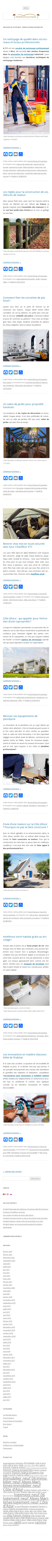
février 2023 (7, 1254)
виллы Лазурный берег (11, 1525)
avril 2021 (6, 1276)
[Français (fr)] (4, 1194)
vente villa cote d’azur (33, 1511)
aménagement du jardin (25, 279)
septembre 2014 (9, 1382)
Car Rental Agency (10, 1415)
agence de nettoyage (24, 164)
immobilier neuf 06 (19, 1478)
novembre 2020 (9, 1288)
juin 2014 (6, 1391)
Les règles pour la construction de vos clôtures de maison (25, 193)
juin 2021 (6, 1270)
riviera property (36, 1509)
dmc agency (40, 1465)
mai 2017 (6, 1366)
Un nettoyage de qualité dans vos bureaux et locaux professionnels (25, 40)
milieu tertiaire (28, 167)
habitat (25, 805)
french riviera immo (14, 1467)
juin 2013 (6, 1400)
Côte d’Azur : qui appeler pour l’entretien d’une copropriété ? (25, 620)
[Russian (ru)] (11, 1194)
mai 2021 (6, 1273)
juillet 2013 (7, 1397)
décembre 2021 (9, 1257)
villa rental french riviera (32, 1518)
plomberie (33, 805)
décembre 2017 (9, 1357)
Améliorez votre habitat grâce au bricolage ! (25, 938)
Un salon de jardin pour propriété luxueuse (23, 405)
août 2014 (6, 1385)
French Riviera (33, 594)
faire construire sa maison (30, 918)
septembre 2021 (9, 1260)
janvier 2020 (7, 1297)
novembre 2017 (9, 1360)
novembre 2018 (9, 1330)
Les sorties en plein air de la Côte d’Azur (18, 1215)
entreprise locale (15, 167)
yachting (40, 1522)
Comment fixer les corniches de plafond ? (24, 299)
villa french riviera (16, 600)
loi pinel (18, 1506)
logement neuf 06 (29, 1494)
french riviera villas (19, 1475)
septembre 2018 (9, 1336)
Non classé (7, 382)
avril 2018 (6, 1351)
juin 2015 (6, 1372)
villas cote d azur (18, 1520)
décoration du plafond (23, 385)
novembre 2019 (9, 1300)
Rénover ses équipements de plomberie (20, 717)
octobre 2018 (8, 1333)
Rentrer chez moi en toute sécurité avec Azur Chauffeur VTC (24, 545)
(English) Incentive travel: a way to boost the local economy (25, 1218)
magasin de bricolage (34, 964)
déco (46, 1036)
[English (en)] (7, 1194)
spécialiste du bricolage (24, 491)
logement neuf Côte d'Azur (25, 1504)
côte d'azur (34, 915)
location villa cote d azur (31, 1492)
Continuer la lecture (12, 147)
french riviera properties (18, 1470)
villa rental (36, 1515)
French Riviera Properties (37, 161)
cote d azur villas (15, 1465)
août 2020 (6, 1291)
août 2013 (6, 1394)
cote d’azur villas (29, 1465)
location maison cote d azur (35, 1490)
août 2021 (6, 1263)
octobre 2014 (8, 1379)
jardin (38, 279)
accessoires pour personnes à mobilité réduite (26, 1075)
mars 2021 (7, 1279)
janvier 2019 (7, 1324)
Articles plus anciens (12, 1171)
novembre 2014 (9, 1376)
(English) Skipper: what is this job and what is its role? (23, 1221)
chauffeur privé (37, 574)
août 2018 (6, 1339)
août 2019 (6, 1306)
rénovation (41, 805)
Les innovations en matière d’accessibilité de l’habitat (25, 1056)
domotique (15, 1152)
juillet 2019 (7, 1309)
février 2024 (7, 1251)
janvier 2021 (7, 1285)
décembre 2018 (9, 1327)
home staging (8, 1039)
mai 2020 (6, 1294)
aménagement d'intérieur (26, 1036)
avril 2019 (6, 1315)
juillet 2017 (7, 1363)
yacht (17, 1522)
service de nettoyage (16, 173)
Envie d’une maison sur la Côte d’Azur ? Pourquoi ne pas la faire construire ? (25, 825)
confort (19, 805)
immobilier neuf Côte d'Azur (22, 1487)
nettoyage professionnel (26, 170)
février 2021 (7, 1282)
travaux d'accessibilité (28, 1152)
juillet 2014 (7, 1388)
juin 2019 (6, 1312)
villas (5, 282)
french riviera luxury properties (36, 1468)
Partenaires (7, 1448)
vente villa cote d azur (13, 1511)
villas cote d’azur (30, 600)
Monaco (25, 1506)
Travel (18, 597)
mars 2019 (7, 1318)
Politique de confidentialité (13, 1445)
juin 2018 (6, 1345)
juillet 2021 (7, 1267)
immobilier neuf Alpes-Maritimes (25, 1482)
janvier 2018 (7, 1354)
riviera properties (18, 1508)
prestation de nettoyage (22, 54)
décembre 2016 (9, 1369)
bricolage (19, 488)
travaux (44, 279)
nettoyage (38, 167)
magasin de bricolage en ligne (35, 488)
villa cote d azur (22, 1513)
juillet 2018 (7, 1342)
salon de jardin (9, 491)
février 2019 (7, 1321)
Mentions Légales (10, 1442)
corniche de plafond (33, 382)
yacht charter (28, 1522)
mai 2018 (6, 1348)
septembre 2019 (9, 1303)
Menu (26, 8)
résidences (40, 697)
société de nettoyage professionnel (32, 48)
